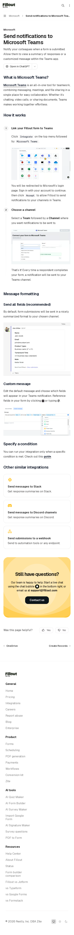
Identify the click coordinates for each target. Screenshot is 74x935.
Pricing (10, 697)
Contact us (37, 600)
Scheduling (13, 750)
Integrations (13, 703)
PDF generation (15, 756)
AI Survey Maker (16, 809)
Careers (10, 709)
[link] (37, 485)
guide (47, 456)
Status (10, 866)
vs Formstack (14, 900)
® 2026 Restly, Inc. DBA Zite (24, 921)
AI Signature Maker (18, 825)
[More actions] (69, 5)
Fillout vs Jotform (17, 882)
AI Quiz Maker (15, 797)
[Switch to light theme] (59, 921)
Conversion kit (14, 775)
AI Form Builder (16, 803)
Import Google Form (15, 817)
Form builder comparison (14, 874)
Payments (12, 762)
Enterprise (12, 728)
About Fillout (14, 860)
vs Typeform (13, 888)
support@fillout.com (44, 590)
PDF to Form (14, 838)
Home (9, 691)
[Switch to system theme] (53, 921)
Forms (10, 744)
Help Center (13, 853)
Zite (8, 781)
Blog (8, 722)
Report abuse (14, 715)
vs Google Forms (16, 894)
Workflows (12, 769)
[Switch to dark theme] (66, 921)
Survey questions (17, 831)
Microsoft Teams (14, 85)
